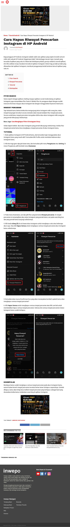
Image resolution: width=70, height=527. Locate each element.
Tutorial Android (14, 35)
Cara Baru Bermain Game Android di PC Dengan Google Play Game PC (13, 447)
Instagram (21, 420)
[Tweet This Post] (35, 424)
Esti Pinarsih (19, 47)
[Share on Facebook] (25, 424)
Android (15, 420)
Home (6, 35)
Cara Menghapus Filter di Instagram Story (26, 121)
